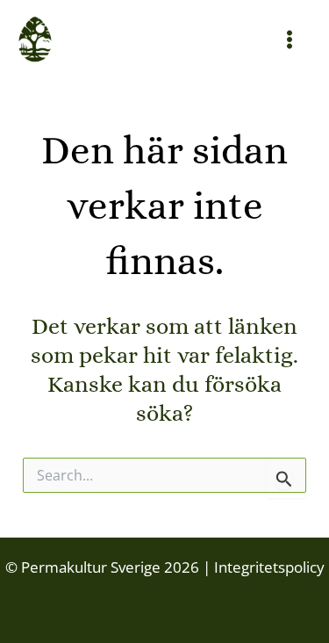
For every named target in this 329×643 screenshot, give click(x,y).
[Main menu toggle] (290, 39)
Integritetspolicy (268, 567)
